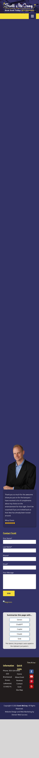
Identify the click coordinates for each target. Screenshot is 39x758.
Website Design (11, 712)
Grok (19, 639)
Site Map (19, 690)
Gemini (19, 620)
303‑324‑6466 (27, 10)
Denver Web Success (19, 715)
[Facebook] (32, 672)
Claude (19, 634)
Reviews (19, 680)
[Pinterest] (32, 681)
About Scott (19, 677)
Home (19, 674)
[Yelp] (32, 686)
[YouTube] (32, 676)
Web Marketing (26, 712)
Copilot (19, 629)
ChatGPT (19, 624)
